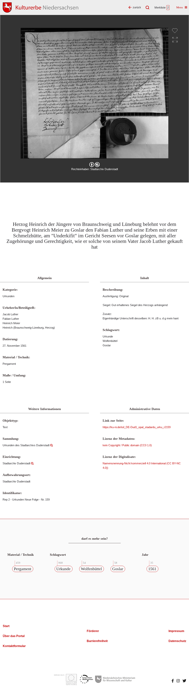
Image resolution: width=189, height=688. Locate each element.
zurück (137, 7)
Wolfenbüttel (91, 568)
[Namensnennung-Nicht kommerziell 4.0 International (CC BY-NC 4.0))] (94, 164)
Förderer (93, 631)
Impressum (176, 631)
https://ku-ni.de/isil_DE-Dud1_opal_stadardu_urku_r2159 (137, 427)
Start (6, 626)
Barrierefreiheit (97, 641)
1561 (152, 568)
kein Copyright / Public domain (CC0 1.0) (127, 445)
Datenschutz (177, 641)
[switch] (175, 30)
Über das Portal (14, 636)
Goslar (117, 568)
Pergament (22, 568)
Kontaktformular (14, 646)
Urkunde (63, 568)
